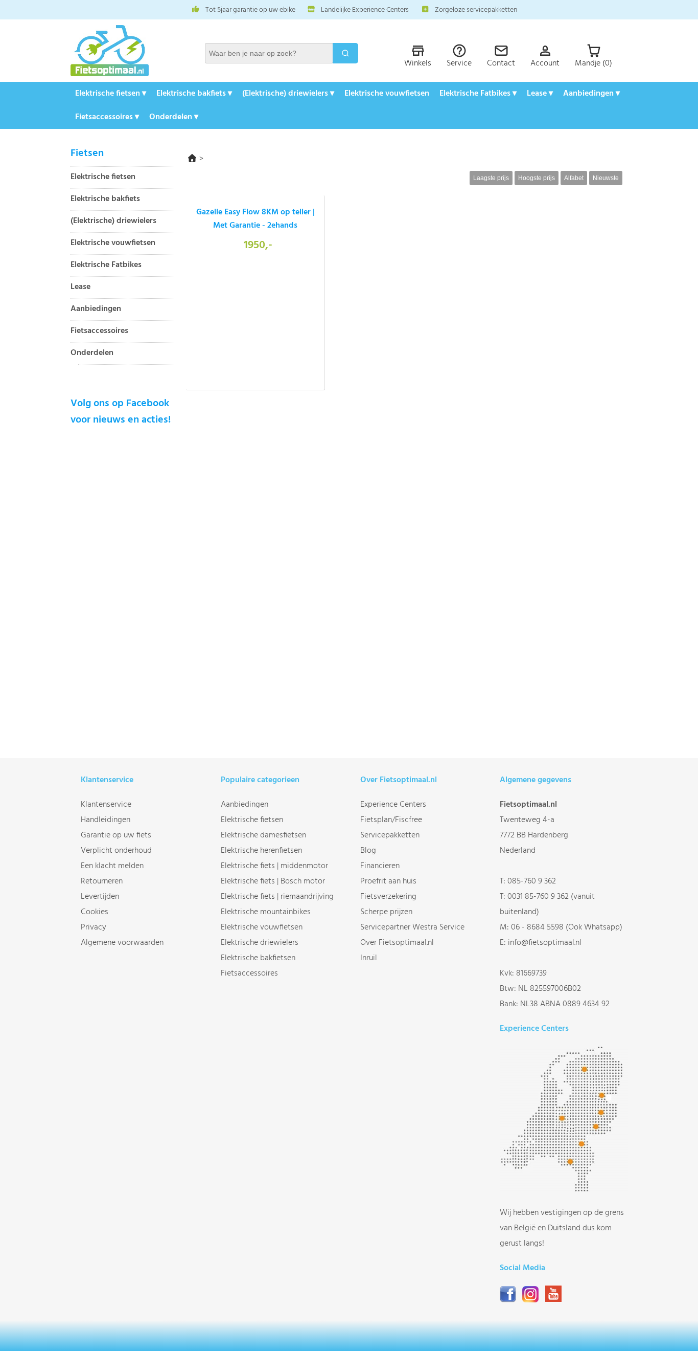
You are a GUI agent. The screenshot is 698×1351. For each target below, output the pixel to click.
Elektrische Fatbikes (106, 265)
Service (459, 63)
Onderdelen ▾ (173, 117)
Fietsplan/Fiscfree (391, 820)
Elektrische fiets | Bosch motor (273, 881)
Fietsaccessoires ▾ (107, 117)
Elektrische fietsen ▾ (110, 93)
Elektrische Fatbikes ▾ (478, 93)
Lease (80, 287)
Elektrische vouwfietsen (386, 93)
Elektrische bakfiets (105, 199)
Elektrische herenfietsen (261, 850)
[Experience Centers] (564, 1190)
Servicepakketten (390, 835)
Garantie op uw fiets (116, 835)
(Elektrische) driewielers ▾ (288, 93)
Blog (368, 850)
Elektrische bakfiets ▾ (194, 93)
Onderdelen (92, 353)
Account (545, 63)
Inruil (368, 958)
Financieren (380, 866)
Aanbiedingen (96, 309)
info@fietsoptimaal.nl (544, 942)
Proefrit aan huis (388, 881)
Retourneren (102, 881)
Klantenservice (106, 804)
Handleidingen (105, 820)
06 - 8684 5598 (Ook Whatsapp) (566, 927)
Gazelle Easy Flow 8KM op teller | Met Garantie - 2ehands (255, 219)
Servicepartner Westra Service (412, 927)
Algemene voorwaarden (122, 942)
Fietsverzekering (388, 896)
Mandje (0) (593, 63)
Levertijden (100, 896)
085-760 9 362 (531, 881)
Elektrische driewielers (259, 942)
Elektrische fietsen (103, 177)
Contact (501, 63)
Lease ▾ (540, 93)
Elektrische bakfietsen (258, 958)
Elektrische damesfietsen (263, 835)
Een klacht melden (112, 866)
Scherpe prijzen (386, 912)
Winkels (417, 63)
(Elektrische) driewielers (113, 221)
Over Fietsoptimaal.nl (397, 942)
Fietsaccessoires (99, 331)
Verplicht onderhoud (116, 850)
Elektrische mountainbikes (266, 912)
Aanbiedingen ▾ (591, 93)
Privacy (93, 927)
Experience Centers (393, 804)
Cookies (94, 912)
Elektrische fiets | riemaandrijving (277, 896)
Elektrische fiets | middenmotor (274, 866)
